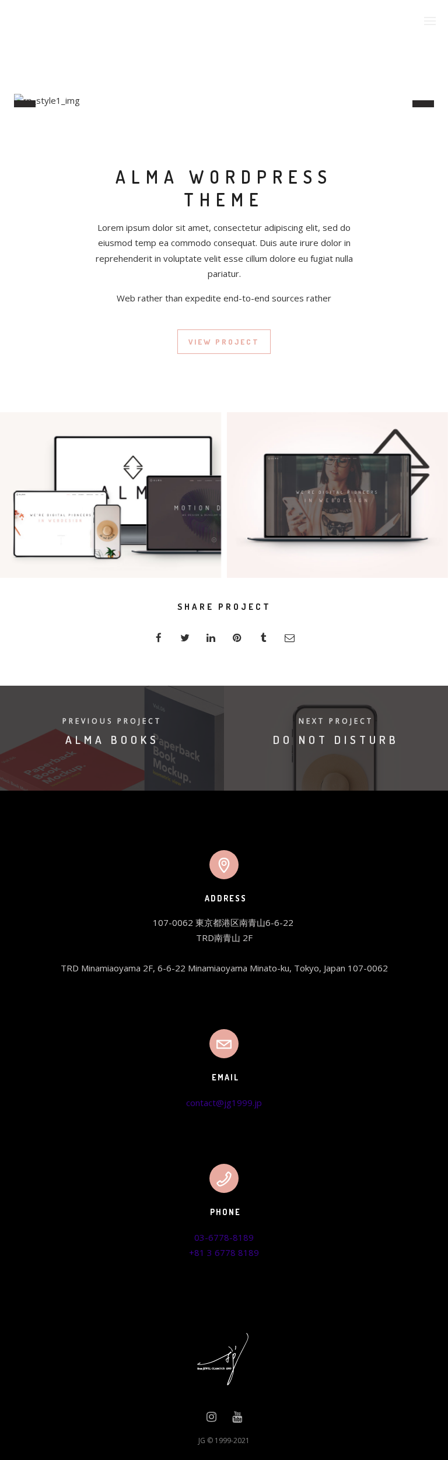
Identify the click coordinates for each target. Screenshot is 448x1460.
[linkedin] (211, 638)
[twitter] (185, 638)
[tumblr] (263, 638)
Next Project (336, 721)
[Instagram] (211, 1419)
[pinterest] (237, 638)
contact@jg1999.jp (224, 1102)
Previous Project (112, 721)
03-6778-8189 (224, 1237)
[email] (289, 638)
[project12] (337, 495)
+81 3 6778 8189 (224, 1252)
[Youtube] (237, 1419)
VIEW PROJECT (224, 341)
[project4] (110, 495)
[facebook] (158, 638)
